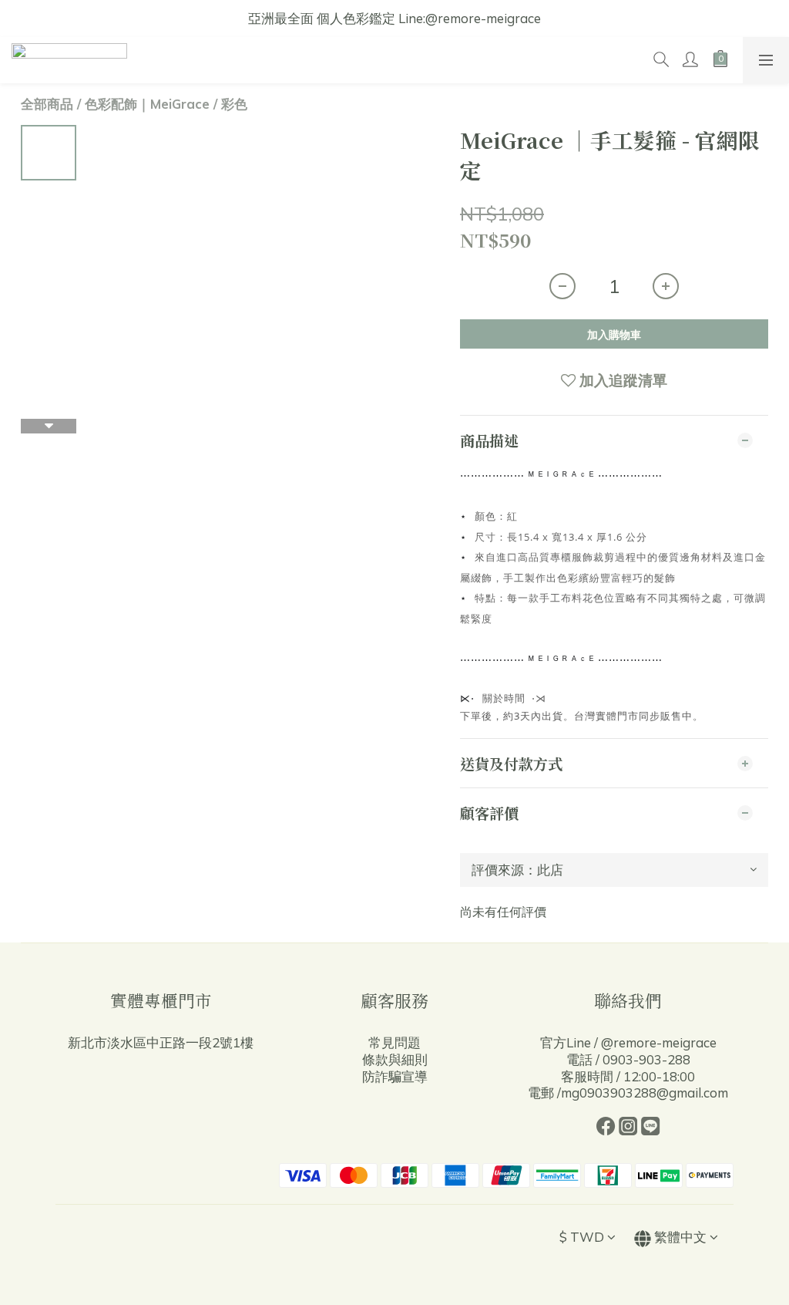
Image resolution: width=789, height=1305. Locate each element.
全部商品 (47, 104)
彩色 (234, 104)
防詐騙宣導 (395, 1076)
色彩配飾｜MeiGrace (147, 104)
